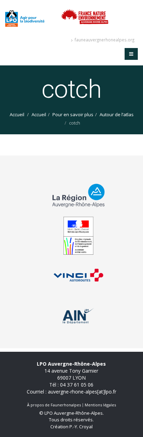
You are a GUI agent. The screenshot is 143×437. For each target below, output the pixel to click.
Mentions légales (100, 404)
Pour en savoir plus (72, 114)
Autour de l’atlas (117, 114)
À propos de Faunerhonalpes (54, 404)
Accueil (17, 114)
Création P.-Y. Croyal (71, 426)
